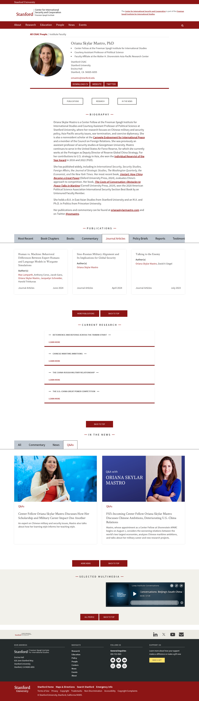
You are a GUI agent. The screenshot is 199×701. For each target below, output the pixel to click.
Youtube (124, 660)
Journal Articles (115, 238)
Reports (160, 238)
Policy (74, 658)
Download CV (80, 84)
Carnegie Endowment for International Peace (119, 137)
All (19, 445)
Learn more (54, 342)
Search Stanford (85, 686)
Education (46, 24)
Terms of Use (43, 690)
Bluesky (118, 660)
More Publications (85, 313)
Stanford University (24, 2)
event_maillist (181, 634)
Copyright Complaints (127, 690)
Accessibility (109, 690)
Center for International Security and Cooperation (145, 11)
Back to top (113, 313)
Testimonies (180, 238)
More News (86, 563)
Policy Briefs (140, 238)
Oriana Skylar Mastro (29, 278)
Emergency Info (104, 686)
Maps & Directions (65, 686)
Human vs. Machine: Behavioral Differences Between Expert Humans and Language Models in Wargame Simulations (40, 271)
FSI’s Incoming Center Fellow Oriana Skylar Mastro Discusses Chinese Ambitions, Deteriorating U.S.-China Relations (143, 500)
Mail (112, 660)
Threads (124, 666)
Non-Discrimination (93, 690)
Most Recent (25, 238)
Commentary (90, 238)
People (60, 24)
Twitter (111, 84)
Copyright (64, 690)
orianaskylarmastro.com (125, 210)
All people (89, 617)
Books (70, 238)
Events (83, 24)
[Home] (40, 13)
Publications (73, 101)
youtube (172, 634)
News (71, 24)
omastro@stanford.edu (83, 77)
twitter (164, 634)
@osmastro (72, 213)
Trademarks (76, 690)
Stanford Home (45, 686)
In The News (127, 101)
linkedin (155, 634)
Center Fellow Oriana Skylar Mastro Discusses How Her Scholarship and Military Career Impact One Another (55, 500)
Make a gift (157, 660)
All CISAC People (38, 34)
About (17, 24)
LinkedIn (118, 666)
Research (30, 24)
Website (97, 84)
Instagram (112, 666)
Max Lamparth (25, 274)
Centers (75, 665)
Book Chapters (50, 238)
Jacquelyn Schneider (51, 278)
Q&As (70, 445)
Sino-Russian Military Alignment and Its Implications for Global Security (99, 271)
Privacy (54, 690)
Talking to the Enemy (158, 271)
